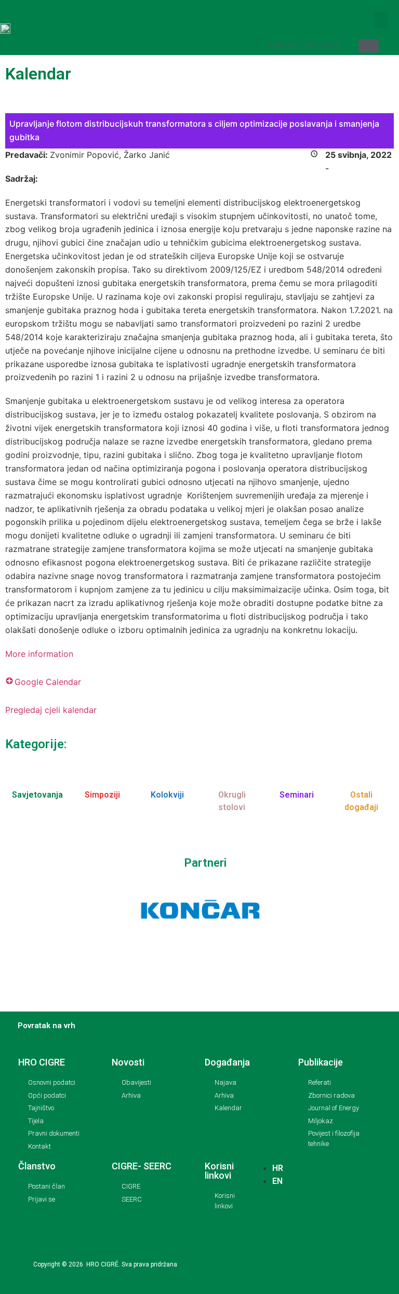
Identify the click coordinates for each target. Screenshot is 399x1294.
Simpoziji (102, 795)
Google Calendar (48, 682)
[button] (381, 20)
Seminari (297, 795)
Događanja (227, 1062)
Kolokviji (167, 795)
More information (39, 654)
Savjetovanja (37, 795)
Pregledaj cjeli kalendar (51, 710)
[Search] (368, 45)
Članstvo (37, 1166)
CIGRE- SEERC (141, 1166)
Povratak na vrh (46, 1025)
